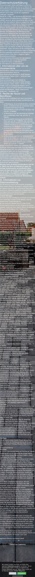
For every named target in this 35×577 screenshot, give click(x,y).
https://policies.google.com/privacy (10, 436)
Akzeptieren (21, 573)
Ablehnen (12, 573)
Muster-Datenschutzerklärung (8, 540)
